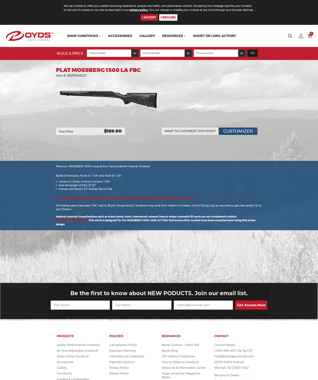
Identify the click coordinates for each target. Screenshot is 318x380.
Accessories (120, 36)
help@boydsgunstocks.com (234, 356)
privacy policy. (139, 10)
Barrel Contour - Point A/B (180, 345)
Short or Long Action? (214, 36)
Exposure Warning (122, 350)
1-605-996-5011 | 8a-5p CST (233, 350)
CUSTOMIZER (238, 131)
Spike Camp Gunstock (73, 356)
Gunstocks (64, 373)
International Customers (126, 356)
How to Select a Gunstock (180, 362)
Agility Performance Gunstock (78, 345)
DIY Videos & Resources (178, 356)
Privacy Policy (119, 368)
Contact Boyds (224, 345)
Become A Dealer (226, 375)
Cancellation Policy (123, 345)
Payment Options (122, 362)
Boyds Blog (170, 350)
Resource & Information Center (184, 368)
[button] (83, 36)
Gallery (147, 36)
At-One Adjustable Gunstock (77, 350)
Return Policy (119, 373)
